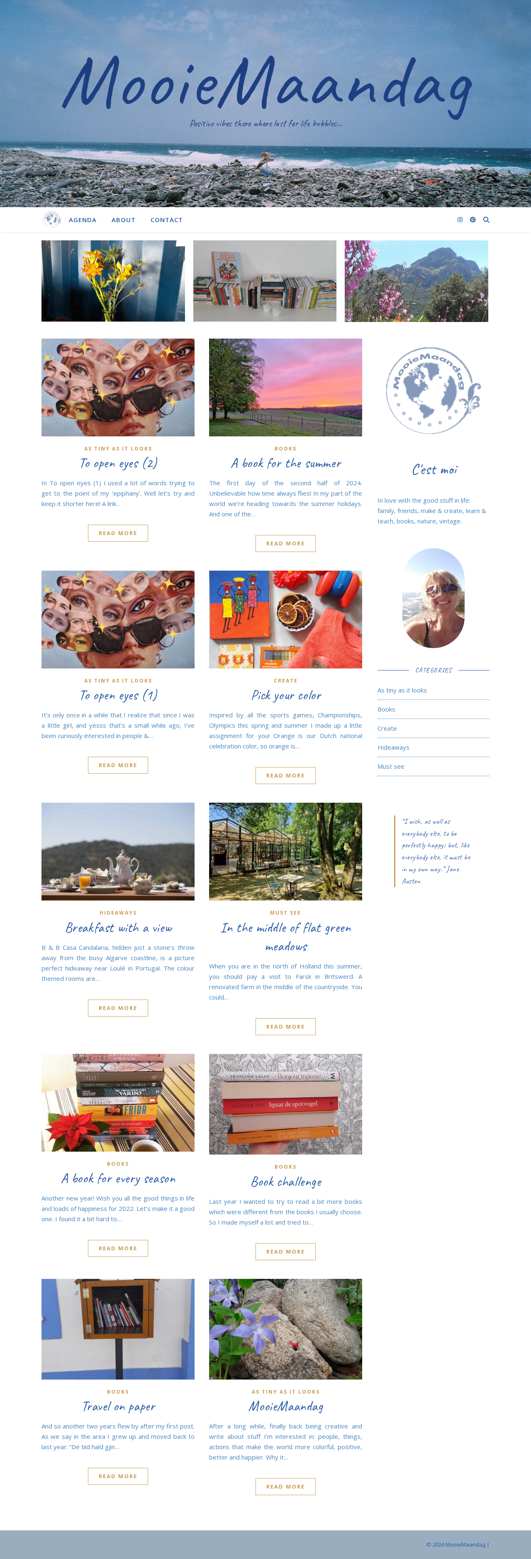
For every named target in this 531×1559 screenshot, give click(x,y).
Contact (167, 219)
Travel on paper (118, 1406)
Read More (118, 533)
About (124, 219)
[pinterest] (473, 219)
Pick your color (286, 695)
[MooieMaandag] (52, 219)
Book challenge (285, 1181)
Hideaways (118, 912)
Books (286, 448)
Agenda (83, 219)
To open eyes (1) (118, 695)
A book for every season (118, 1178)
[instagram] (461, 219)
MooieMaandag (265, 81)
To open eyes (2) (118, 463)
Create (286, 680)
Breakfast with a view (118, 927)
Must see (285, 912)
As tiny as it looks (118, 448)
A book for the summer (286, 463)
